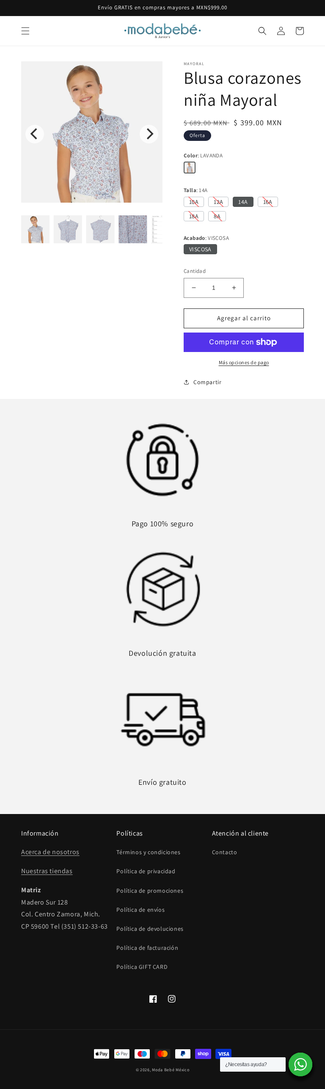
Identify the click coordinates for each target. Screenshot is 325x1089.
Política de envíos (140, 909)
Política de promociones (149, 890)
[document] (91, 134)
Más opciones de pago (244, 362)
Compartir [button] (207, 382)
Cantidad (195, 271)
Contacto (224, 852)
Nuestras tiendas (47, 870)
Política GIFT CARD (142, 967)
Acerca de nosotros (50, 851)
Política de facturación (147, 948)
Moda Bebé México (170, 1069)
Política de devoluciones (149, 928)
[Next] (149, 134)
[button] (25, 31)
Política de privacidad (145, 871)
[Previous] (34, 134)
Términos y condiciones (148, 852)
